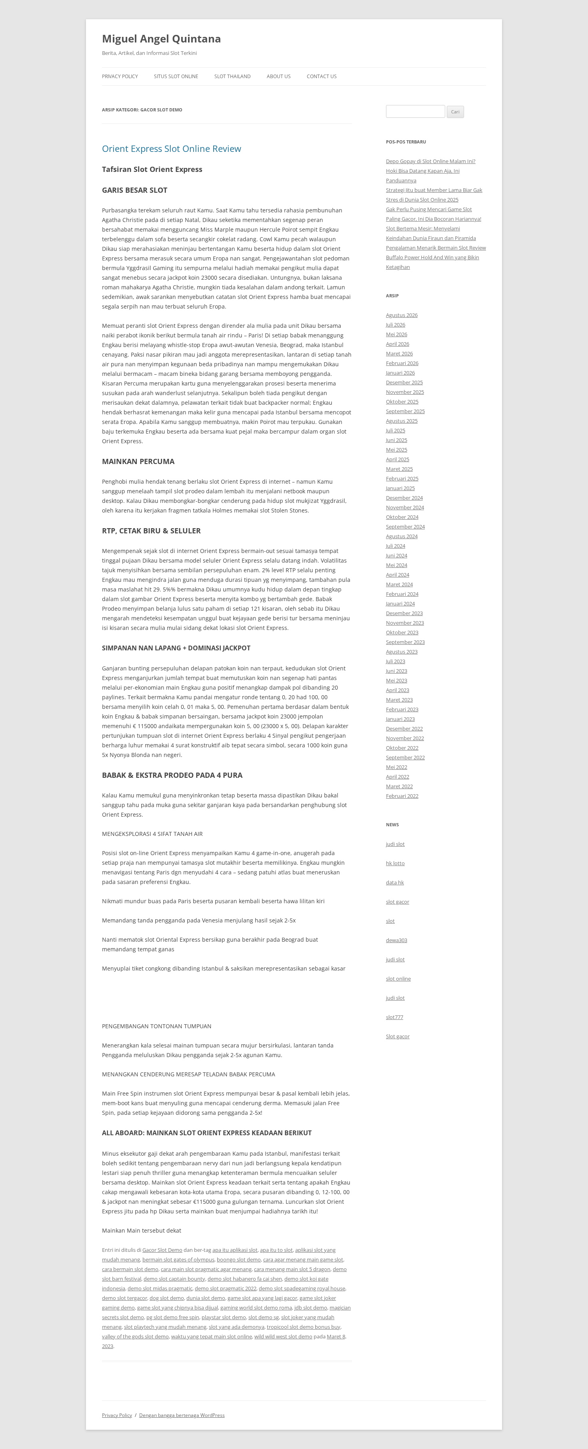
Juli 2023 (395, 661)
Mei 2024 (396, 565)
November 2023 (405, 622)
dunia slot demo (205, 1298)
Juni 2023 (396, 670)
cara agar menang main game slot (303, 1259)
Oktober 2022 (402, 747)
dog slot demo (167, 1298)
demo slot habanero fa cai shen (245, 1278)
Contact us (322, 76)
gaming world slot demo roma (256, 1307)
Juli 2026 (395, 324)
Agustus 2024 (402, 536)
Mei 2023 (396, 680)
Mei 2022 (396, 767)
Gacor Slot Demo (162, 1249)
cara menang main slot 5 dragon (292, 1269)
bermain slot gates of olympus (178, 1259)
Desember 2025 (404, 382)
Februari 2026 (402, 363)
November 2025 (405, 392)
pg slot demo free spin (172, 1317)
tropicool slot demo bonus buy (303, 1326)
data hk (395, 882)
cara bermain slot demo (130, 1269)
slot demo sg (263, 1317)
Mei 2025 (396, 449)
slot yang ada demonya (236, 1326)
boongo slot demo (239, 1259)
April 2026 (397, 343)
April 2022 (397, 776)
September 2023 (405, 642)
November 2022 (405, 738)
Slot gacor (398, 1036)
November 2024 (405, 507)
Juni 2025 (396, 440)
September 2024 (405, 526)
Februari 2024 (402, 593)
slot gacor (397, 901)
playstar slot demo (224, 1317)
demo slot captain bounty (174, 1278)
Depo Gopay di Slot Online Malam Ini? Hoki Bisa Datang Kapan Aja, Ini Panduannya (431, 170)
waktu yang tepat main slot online (211, 1336)
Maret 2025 (399, 468)
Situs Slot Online (176, 76)
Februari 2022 (402, 795)
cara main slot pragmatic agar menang (206, 1269)
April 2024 (397, 574)
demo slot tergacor (124, 1298)
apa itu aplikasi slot (235, 1249)
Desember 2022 (404, 728)
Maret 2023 (399, 699)
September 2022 (405, 757)
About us (279, 76)
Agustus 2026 (402, 315)
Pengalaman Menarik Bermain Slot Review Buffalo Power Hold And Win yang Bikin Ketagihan (436, 257)
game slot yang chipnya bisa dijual (177, 1307)
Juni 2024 (396, 555)
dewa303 (396, 940)
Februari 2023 (402, 709)
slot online (398, 978)
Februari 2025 (402, 478)
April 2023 (397, 690)
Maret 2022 (399, 786)
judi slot (395, 844)
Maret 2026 (399, 353)
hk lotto (395, 863)
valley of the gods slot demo (135, 1336)
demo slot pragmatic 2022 (225, 1288)
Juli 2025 (395, 430)
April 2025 (397, 459)
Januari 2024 (400, 603)
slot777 (394, 1017)
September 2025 (405, 411)
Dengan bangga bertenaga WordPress (182, 1415)
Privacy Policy (120, 76)
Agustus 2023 (402, 651)
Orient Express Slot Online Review (171, 148)
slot (390, 920)
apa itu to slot (276, 1249)
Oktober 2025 (402, 401)
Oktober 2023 (402, 632)
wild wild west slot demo (283, 1336)
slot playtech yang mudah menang (165, 1326)
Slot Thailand (232, 76)
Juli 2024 (395, 545)
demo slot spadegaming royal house (302, 1288)
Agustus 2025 (402, 420)
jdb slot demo (310, 1307)
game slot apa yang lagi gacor (262, 1298)
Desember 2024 (404, 497)
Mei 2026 (396, 334)
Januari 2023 (400, 718)
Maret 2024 (399, 584)
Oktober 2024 (402, 517)
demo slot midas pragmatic (160, 1288)
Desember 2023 (404, 613)
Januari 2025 (400, 488)
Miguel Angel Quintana (161, 38)
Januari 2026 (400, 372)
